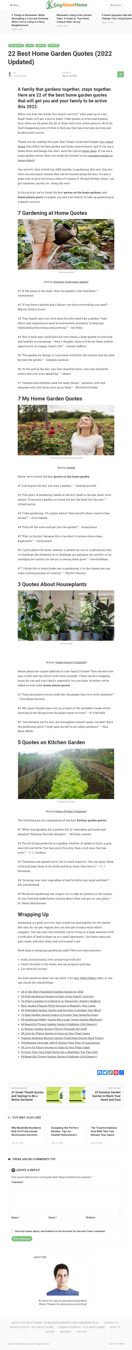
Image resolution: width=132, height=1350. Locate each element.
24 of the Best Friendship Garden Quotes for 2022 (52, 991)
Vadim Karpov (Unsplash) (70, 662)
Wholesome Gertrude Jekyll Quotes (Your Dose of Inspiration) (60, 1042)
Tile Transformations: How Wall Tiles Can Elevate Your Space (104, 1131)
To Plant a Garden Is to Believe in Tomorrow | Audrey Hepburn (61, 1001)
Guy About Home (85, 978)
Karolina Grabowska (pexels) (70, 281)
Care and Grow (16, 45)
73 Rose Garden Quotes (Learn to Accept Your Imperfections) (59, 1015)
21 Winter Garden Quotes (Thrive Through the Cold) (54, 1029)
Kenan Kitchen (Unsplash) (70, 811)
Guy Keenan (20, 75)
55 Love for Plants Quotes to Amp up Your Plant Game (55, 1033)
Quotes (50, 1331)
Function (41, 45)
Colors (30, 45)
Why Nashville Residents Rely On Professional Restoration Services (26, 1131)
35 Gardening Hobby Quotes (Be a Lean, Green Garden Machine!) (61, 1019)
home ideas (89, 151)
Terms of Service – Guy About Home (82, 1327)
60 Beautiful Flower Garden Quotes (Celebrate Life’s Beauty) (59, 1024)
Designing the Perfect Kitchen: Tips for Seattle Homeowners (64, 1131)
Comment (17, 1182)
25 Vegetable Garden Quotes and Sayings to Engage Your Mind (61, 1010)
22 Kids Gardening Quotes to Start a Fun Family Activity (57, 996)
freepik (70, 467)
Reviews (65, 1331)
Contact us (111, 1322)
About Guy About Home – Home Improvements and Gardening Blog (55, 1322)
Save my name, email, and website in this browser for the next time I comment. (60, 1231)
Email (53, 1217)
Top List (81, 1331)
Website (90, 1217)
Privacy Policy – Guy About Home (31, 1327)
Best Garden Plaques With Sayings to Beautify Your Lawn (58, 1005)
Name (15, 1217)
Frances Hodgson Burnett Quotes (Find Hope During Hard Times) (62, 1038)
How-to (115, 1327)
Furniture (53, 45)
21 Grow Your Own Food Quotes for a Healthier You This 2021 (59, 1052)
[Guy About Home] (66, 5)
